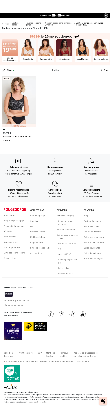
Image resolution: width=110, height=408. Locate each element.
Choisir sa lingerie (92, 232)
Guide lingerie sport (93, 253)
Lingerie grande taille (40, 248)
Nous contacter (11, 242)
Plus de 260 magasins (14, 226)
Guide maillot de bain (94, 242)
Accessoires (36, 253)
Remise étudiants (65, 274)
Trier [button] (106, 70)
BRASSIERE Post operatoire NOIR (17, 136)
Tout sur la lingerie (92, 221)
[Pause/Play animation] (106, 15)
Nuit (32, 226)
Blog (86, 216)
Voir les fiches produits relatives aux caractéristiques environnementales (38, 361)
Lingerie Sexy (36, 242)
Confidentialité (26, 353)
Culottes (34, 221)
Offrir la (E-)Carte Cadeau (16, 301)
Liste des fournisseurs (14, 253)
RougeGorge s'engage (14, 221)
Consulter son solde (13, 305)
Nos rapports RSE (12, 247)
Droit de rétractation (67, 243)
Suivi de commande (66, 230)
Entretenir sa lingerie (94, 259)
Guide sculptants (92, 248)
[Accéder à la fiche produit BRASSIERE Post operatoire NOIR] (19, 101)
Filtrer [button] (9, 70)
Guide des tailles (91, 226)
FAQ (59, 249)
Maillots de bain (37, 237)
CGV (40, 353)
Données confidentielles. (36, 402)
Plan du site (83, 361)
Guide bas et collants (94, 237)
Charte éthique (11, 258)
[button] (33, 79)
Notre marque (10, 215)
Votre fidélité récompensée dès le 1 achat (55, 14)
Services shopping (65, 216)
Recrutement (10, 237)
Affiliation (8, 231)
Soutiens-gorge (37, 216)
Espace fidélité (64, 254)
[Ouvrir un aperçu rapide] (33, 79)
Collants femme (37, 232)
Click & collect (63, 268)
